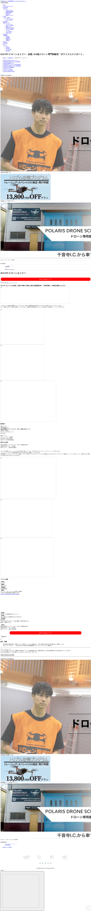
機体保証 (52, 856)
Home (4, 57)
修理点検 (52, 856)
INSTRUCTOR (8, 67)
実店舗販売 (26, 858)
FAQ (8, 70)
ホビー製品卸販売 (26, 856)
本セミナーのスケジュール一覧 (7, 654)
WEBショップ (26, 857)
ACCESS (7, 68)
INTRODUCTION (11, 61)
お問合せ (52, 857)
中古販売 (39, 857)
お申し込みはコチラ (45, 279)
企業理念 (64, 856)
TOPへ (2, 870)
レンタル (39, 858)
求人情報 (64, 858)
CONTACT (9, 71)
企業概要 (64, 856)
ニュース (52, 858)
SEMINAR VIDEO (12, 65)
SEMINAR (8, 63)
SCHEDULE (10, 57)
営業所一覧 (64, 857)
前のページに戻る (7, 847)
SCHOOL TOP (10, 60)
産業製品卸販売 (26, 856)
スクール (39, 856)
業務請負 (39, 856)
